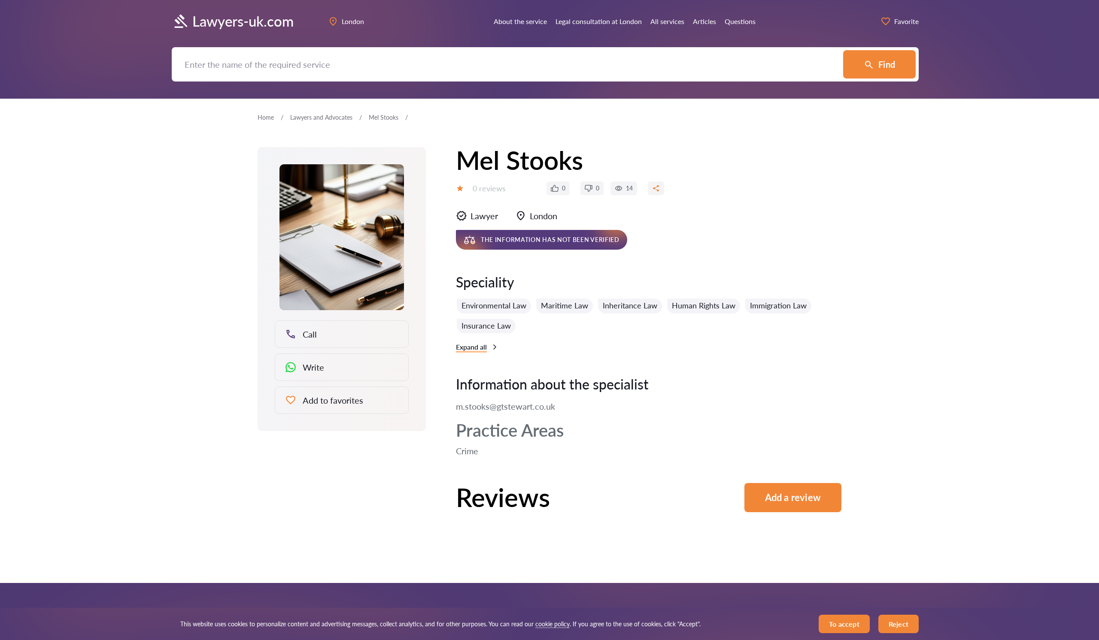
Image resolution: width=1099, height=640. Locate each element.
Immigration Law (778, 305)
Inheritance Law (630, 305)
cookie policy (552, 624)
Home (266, 117)
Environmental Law (493, 305)
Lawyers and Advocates (321, 117)
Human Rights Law (703, 305)
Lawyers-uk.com (243, 21)
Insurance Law (486, 325)
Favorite (906, 21)
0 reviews (489, 188)
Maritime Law (564, 305)
